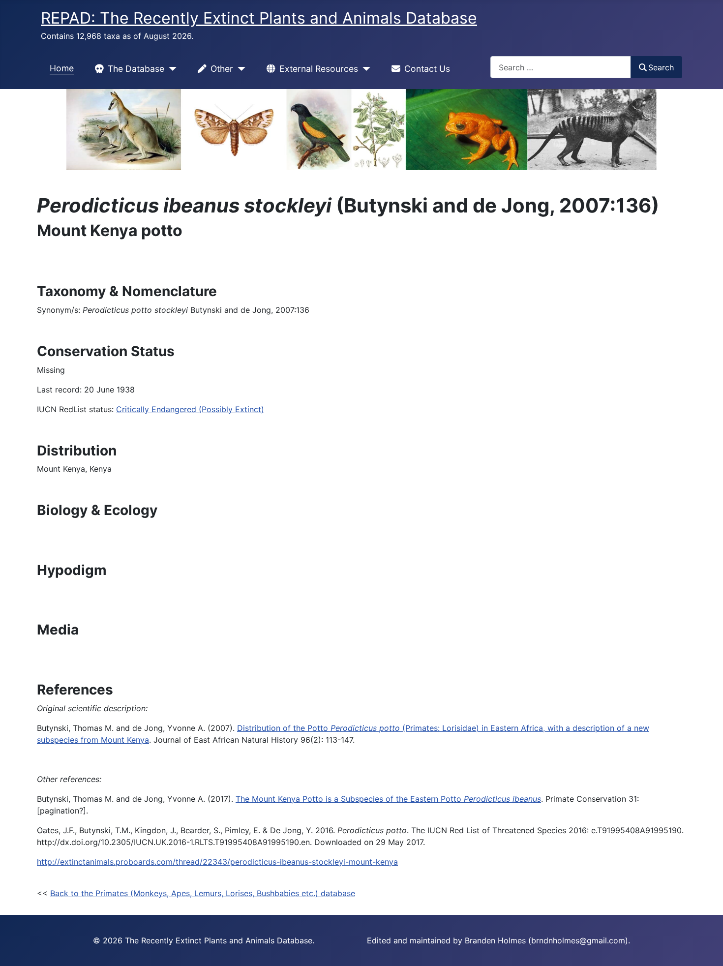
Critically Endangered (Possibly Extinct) (190, 409)
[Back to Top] (705, 947)
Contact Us (427, 68)
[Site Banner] (361, 129)
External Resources (318, 68)
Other (222, 68)
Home (62, 68)
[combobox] (560, 67)
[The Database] (170, 68)
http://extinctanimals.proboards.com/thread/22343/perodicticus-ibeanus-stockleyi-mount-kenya (217, 862)
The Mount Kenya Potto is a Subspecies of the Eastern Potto (388, 799)
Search (661, 67)
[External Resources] (364, 68)
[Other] (239, 68)
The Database (136, 68)
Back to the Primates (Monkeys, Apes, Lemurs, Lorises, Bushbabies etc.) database (202, 893)
